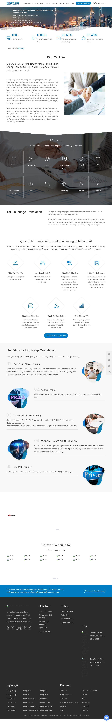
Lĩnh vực (47, 3)
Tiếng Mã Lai (28, 702)
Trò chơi (14, 164)
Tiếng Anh (10, 698)
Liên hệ (72, 3)
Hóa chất (81, 191)
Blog (67, 3)
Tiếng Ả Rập (11, 695)
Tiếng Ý (26, 695)
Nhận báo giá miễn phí (83, 3)
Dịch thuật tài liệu (67, 611)
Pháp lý (81, 165)
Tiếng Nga (43, 691)
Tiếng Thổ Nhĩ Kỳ (46, 706)
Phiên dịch (65, 615)
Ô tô (98, 165)
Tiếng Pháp (11, 702)
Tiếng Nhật (11, 710)
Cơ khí (30, 191)
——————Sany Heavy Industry (74, 522)
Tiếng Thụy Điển (45, 710)
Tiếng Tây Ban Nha (30, 710)
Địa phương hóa (67, 619)
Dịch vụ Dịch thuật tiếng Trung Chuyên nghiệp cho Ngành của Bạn (56, 146)
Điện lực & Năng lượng (64, 167)
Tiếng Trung (11, 691)
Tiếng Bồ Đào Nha (30, 706)
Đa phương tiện (67, 622)
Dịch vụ (65, 606)
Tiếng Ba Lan (44, 702)
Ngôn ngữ (43, 628)
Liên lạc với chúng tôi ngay (56, 335)
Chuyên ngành (44, 631)
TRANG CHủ (26, 3)
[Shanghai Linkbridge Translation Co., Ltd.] (13, 3)
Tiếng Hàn (27, 691)
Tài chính (47, 166)
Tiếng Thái (43, 695)
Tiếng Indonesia (29, 698)
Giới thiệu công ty (45, 611)
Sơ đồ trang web (83, 715)
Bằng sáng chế (31, 165)
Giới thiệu (35, 3)
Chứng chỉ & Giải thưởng (45, 616)
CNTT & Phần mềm (14, 192)
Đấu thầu (98, 191)
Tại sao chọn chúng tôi (44, 623)
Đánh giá (61, 3)
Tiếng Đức (11, 706)
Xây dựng (64, 191)
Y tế (47, 190)
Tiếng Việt (43, 698)
